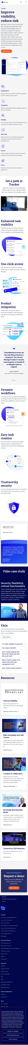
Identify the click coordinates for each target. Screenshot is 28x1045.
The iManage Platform (6, 933)
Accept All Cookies (12, 1031)
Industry (3, 994)
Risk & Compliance (5, 922)
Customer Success (5, 951)
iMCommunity (4, 953)
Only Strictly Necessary (13, 1035)
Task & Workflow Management (8, 931)
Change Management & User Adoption (10, 948)
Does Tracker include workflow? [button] (12, 668)
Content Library (4, 971)
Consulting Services (5, 943)
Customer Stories (5, 968)
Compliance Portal (5, 984)
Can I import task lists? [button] (9, 648)
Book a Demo (14, 888)
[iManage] (5, 2)
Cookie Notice (12, 1027)
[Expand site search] (20, 2)
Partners (3, 966)
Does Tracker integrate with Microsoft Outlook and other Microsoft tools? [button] (11, 654)
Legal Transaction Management (8, 928)
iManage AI (3, 936)
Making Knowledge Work (7, 982)
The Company (4, 1003)
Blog (2, 976)
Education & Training (6, 945)
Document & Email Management (9, 917)
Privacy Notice (18, 1027)
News (2, 979)
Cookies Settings (13, 1039)
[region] (13, 1025)
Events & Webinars (5, 974)
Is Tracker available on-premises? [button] (12, 644)
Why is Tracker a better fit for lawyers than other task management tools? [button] (11, 662)
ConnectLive (4, 959)
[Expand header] (26, 2)
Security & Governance (6, 920)
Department (4, 997)
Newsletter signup (5, 987)
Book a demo (6, 51)
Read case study (7, 532)
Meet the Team (4, 1006)
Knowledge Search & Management (9, 925)
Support (3, 956)
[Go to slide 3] (15, 380)
